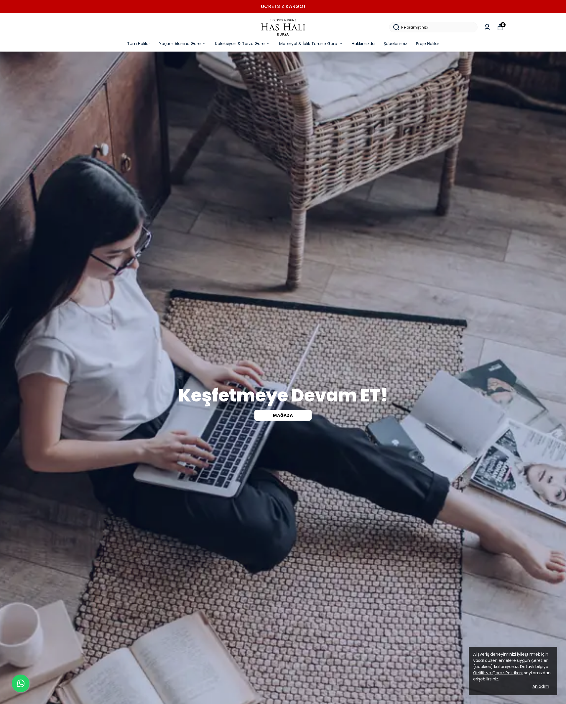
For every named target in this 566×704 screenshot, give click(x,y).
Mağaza (283, 415)
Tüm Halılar (138, 44)
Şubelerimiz (395, 44)
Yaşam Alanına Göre (180, 44)
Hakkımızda (363, 44)
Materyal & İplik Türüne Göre (308, 44)
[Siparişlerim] (487, 27)
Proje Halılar (427, 44)
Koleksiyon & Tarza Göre (240, 44)
